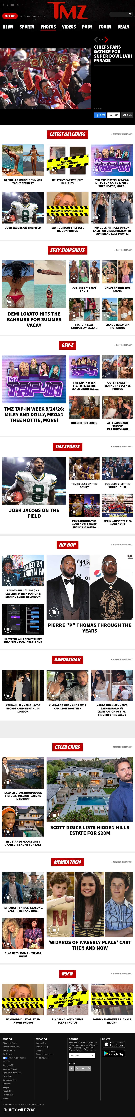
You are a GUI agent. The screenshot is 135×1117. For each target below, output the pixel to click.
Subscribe (92, 1055)
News (8, 27)
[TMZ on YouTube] (83, 1068)
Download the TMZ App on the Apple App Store (114, 1044)
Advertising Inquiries (44, 1054)
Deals (123, 27)
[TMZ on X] (7, 5)
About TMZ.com (10, 1043)
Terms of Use (9, 1050)
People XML (8, 1091)
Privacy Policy (75, 1050)
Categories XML (9, 1080)
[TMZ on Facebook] (4, 5)
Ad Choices (8, 1054)
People (6, 1087)
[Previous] (96, 39)
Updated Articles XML (12, 1073)
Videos (69, 27)
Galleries (6, 1084)
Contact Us (41, 1043)
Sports (27, 27)
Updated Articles (10, 1069)
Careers (39, 1050)
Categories (7, 1076)
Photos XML (8, 1095)
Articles (6, 1061)
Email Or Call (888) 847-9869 (32, 16)
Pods (87, 27)
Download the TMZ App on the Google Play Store (114, 1053)
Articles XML (8, 1065)
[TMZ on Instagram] (17, 5)
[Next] (106, 39)
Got (10, 16)
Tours (105, 27)
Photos (48, 27)
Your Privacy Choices (17, 1058)
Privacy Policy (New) (11, 1047)
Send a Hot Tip (42, 1047)
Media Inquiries (42, 1058)
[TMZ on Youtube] (12, 5)
